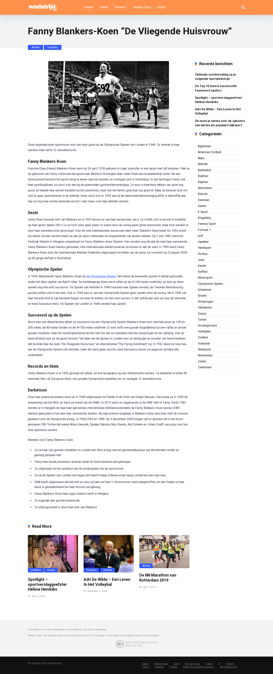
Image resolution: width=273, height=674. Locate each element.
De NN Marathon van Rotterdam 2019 (157, 577)
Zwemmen (205, 367)
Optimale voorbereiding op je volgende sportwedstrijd (215, 77)
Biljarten (203, 182)
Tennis (202, 313)
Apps (201, 158)
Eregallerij (53, 47)
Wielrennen (205, 355)
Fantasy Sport (142, 7)
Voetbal (89, 7)
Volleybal (107, 570)
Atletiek (35, 47)
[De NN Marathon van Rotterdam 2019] (164, 551)
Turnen (202, 319)
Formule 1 (120, 7)
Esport (161, 7)
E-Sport (203, 212)
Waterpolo (204, 349)
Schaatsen (204, 289)
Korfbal (202, 271)
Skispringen (205, 301)
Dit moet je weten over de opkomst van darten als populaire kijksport (220, 123)
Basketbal (204, 170)
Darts (176, 663)
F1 (219, 663)
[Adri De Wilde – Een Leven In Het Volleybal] (109, 553)
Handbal (203, 242)
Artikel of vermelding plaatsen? (198, 667)
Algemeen (204, 146)
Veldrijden (204, 331)
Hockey (51, 570)
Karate (202, 265)
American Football (209, 152)
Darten (104, 7)
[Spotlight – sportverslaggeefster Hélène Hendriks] (53, 553)
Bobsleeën (205, 188)
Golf (200, 236)
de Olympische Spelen (101, 276)
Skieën (202, 295)
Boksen (203, 194)
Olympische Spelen (210, 283)
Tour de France (192, 663)
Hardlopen (204, 247)
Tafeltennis (205, 307)
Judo (201, 260)
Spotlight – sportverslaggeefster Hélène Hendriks (47, 584)
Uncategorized (207, 325)
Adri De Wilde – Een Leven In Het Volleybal (107, 582)
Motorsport (205, 277)
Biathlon (203, 176)
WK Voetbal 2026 (228, 667)
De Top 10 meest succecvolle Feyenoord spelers (216, 88)
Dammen (203, 200)
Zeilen (202, 361)
